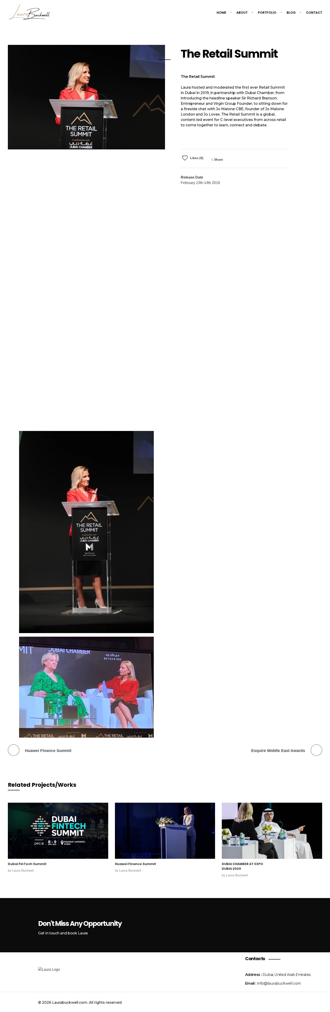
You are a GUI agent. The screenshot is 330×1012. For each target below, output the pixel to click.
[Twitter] (293, 1001)
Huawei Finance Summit (135, 864)
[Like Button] (185, 158)
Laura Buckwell (23, 870)
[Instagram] (269, 1001)
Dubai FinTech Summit (27, 864)
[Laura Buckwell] (29, 12)
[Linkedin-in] (281, 1001)
